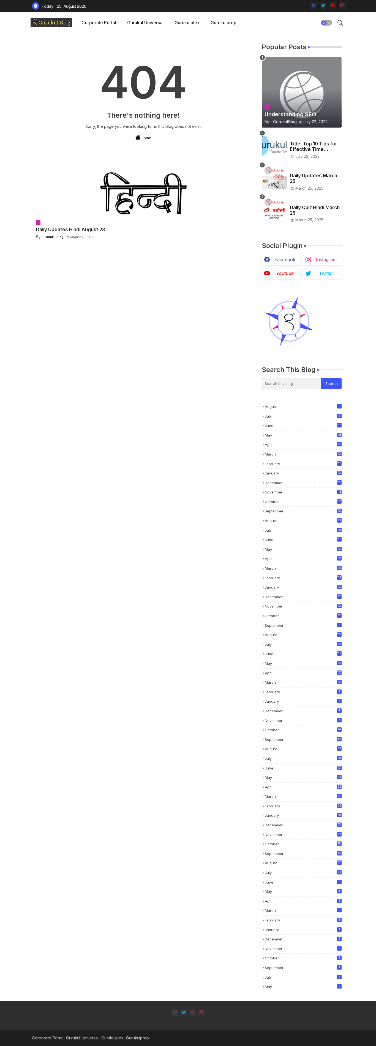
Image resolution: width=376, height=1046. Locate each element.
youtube (285, 273)
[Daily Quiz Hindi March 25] (274, 208)
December (303, 483)
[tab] (99, 22)
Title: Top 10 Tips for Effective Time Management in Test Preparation (313, 146)
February (303, 464)
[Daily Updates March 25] (274, 176)
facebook (284, 259)
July (303, 416)
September (303, 511)
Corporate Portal (98, 22)
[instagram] (342, 5)
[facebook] (313, 5)
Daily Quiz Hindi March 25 (315, 210)
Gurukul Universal (145, 22)
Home (146, 138)
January (303, 473)
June (303, 425)
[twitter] (323, 5)
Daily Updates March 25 (313, 178)
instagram (326, 259)
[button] (326, 23)
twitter (326, 273)
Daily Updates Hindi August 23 (70, 229)
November (303, 492)
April (303, 445)
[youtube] (332, 5)
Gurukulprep (223, 22)
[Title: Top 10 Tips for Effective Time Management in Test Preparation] (274, 145)
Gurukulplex (187, 22)
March (303, 454)
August (303, 406)
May (303, 435)
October (303, 501)
